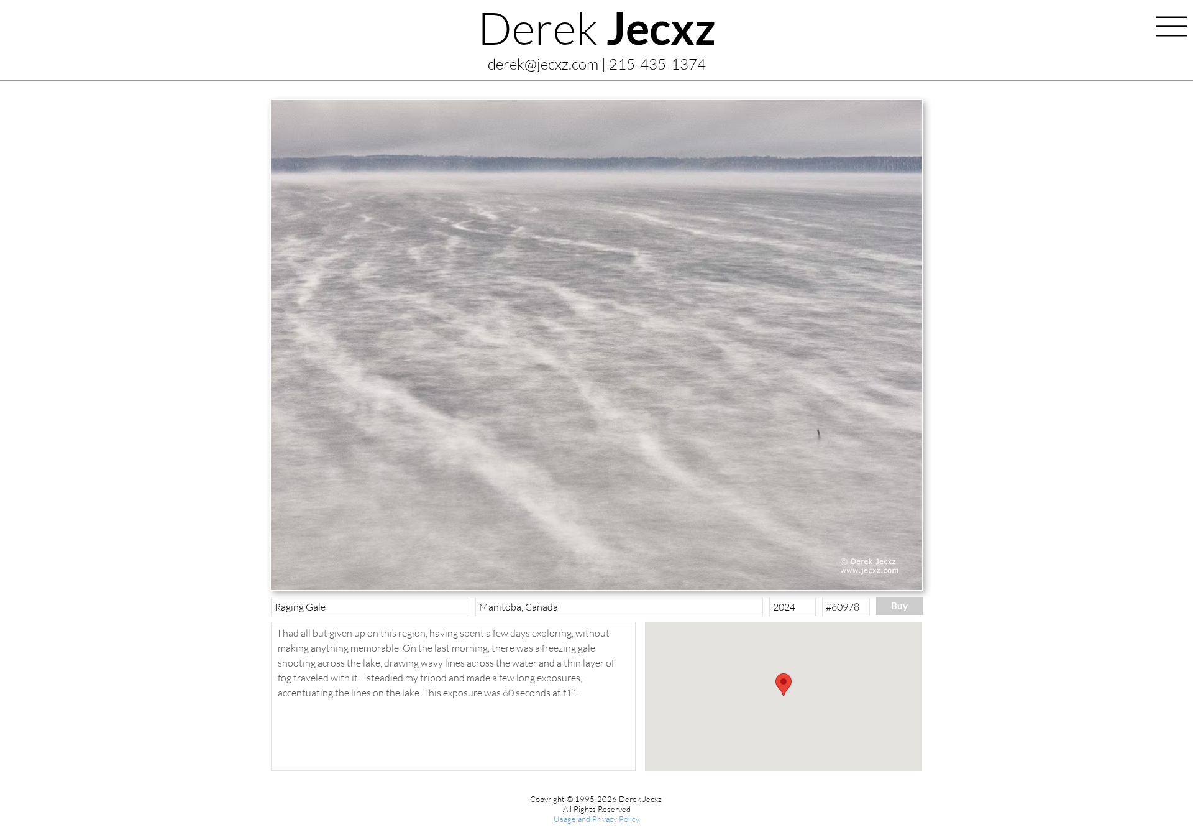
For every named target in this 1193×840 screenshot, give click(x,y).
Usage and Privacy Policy (596, 819)
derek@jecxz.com (543, 64)
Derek (597, 27)
